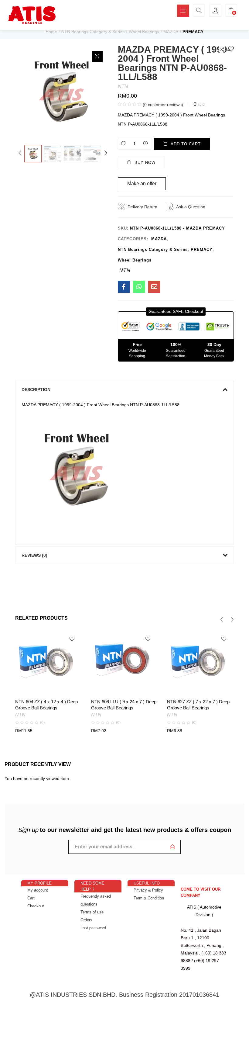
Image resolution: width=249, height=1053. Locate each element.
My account (37, 890)
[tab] (124, 389)
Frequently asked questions (95, 900)
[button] (176, 311)
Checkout (35, 906)
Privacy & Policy (148, 890)
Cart (31, 898)
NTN (123, 86)
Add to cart (186, 144)
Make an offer (141, 183)
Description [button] (36, 389)
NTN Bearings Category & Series (92, 31)
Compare (222, 49)
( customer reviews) (163, 104)
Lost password (93, 928)
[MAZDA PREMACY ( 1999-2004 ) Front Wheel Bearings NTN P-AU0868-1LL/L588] (124, 287)
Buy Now (145, 162)
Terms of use (92, 912)
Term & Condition (149, 898)
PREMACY (192, 31)
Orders (86, 920)
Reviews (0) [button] (34, 555)
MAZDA (170, 31)
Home (51, 31)
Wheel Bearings (144, 31)
